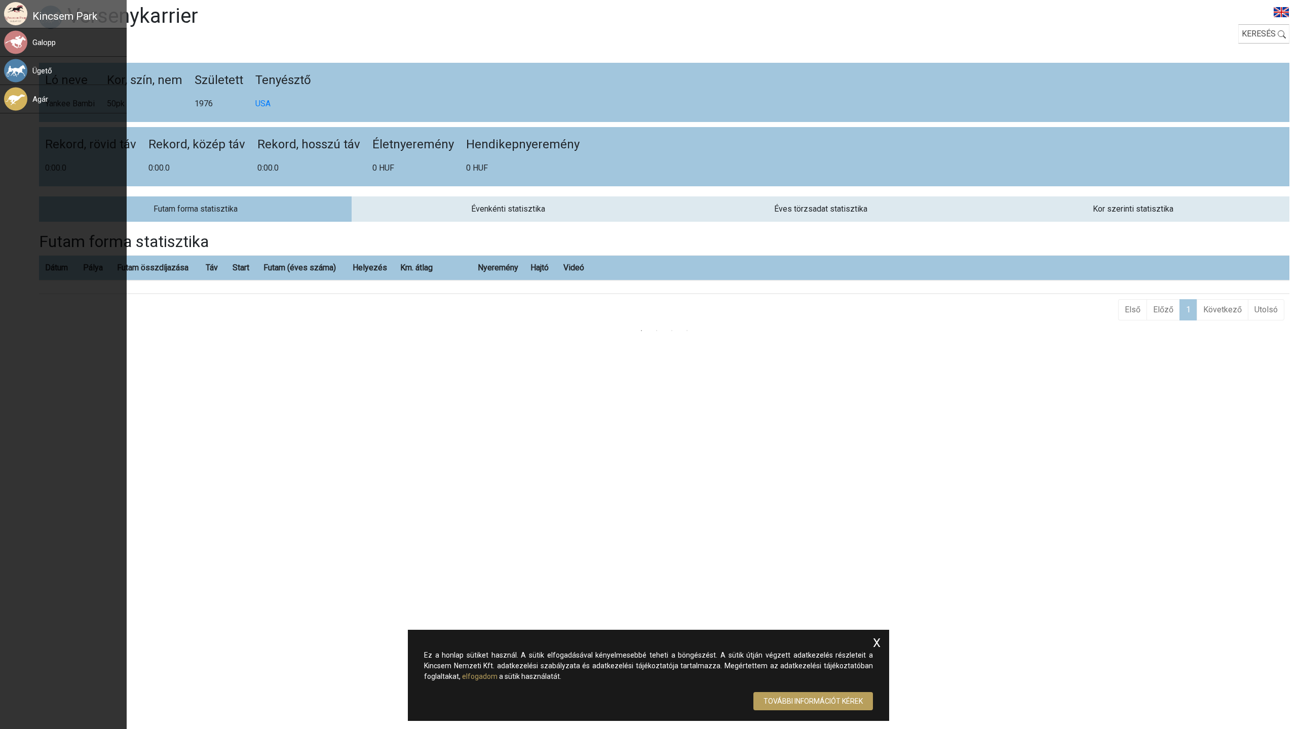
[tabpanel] (664, 272)
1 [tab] (641, 331)
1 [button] (1188, 309)
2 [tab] (657, 331)
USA (263, 103)
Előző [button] (1163, 309)
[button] (79, 42)
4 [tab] (687, 331)
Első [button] (1132, 309)
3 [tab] (672, 331)
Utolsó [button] (1266, 309)
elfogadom (480, 676)
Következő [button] (1222, 309)
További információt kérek (813, 701)
